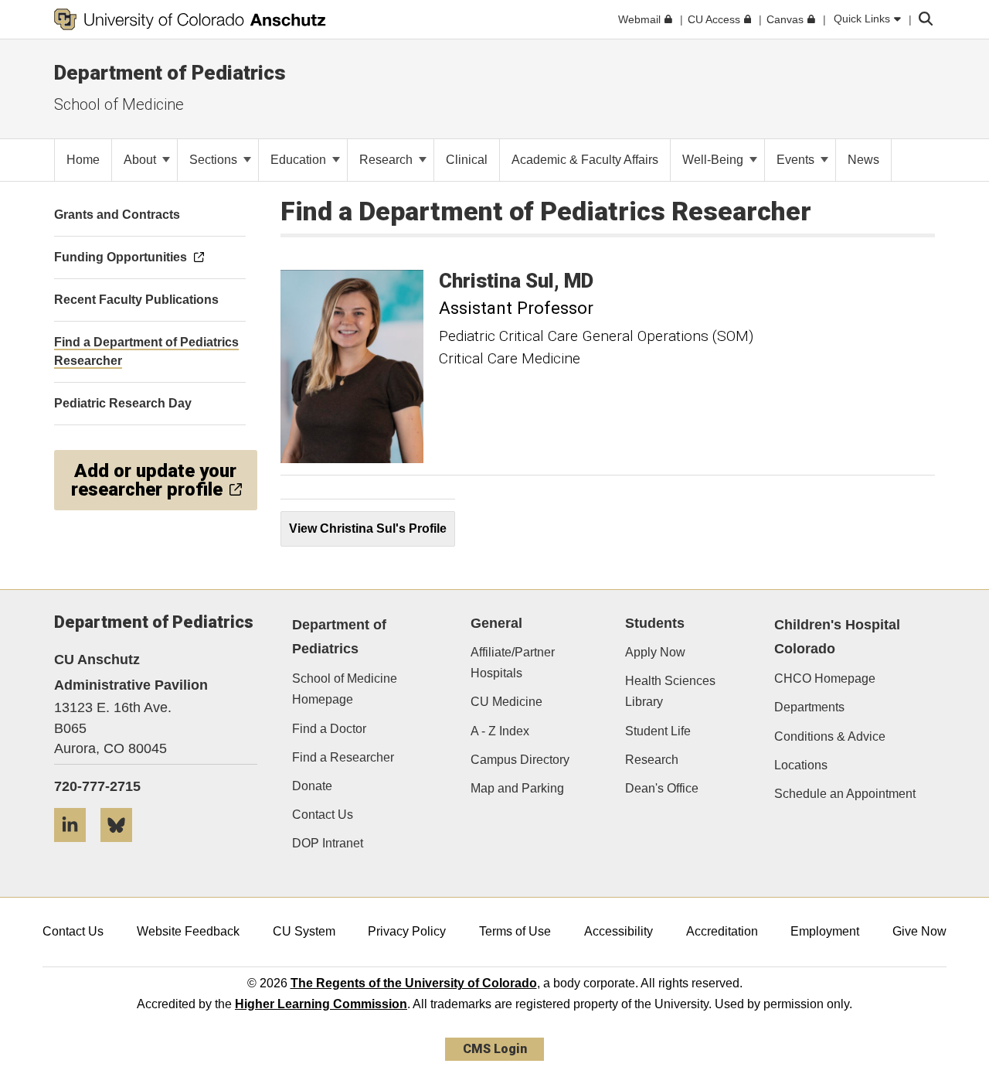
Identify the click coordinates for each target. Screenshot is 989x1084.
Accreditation (722, 931)
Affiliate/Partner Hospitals (513, 663)
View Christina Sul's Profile (368, 528)
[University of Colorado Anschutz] (190, 19)
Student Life (658, 731)
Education (299, 159)
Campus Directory (520, 759)
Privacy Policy (407, 931)
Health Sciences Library (670, 691)
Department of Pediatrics (170, 72)
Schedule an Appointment (845, 793)
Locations (801, 765)
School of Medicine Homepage (344, 689)
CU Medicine (506, 701)
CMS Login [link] (495, 1048)
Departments (809, 707)
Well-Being (714, 159)
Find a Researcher (343, 757)
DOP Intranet (327, 843)
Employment (824, 931)
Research (387, 159)
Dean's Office (661, 788)
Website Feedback (188, 931)
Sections (214, 159)
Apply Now (655, 652)
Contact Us (322, 814)
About (141, 159)
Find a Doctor (329, 728)
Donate (312, 786)
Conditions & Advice (829, 736)
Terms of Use (515, 931)
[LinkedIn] (75, 847)
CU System (304, 931)
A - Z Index (500, 731)
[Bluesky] (122, 847)
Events (797, 159)
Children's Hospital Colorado (837, 636)
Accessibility (618, 931)
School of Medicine (119, 104)
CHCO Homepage (824, 678)
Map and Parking (517, 788)
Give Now (919, 931)
